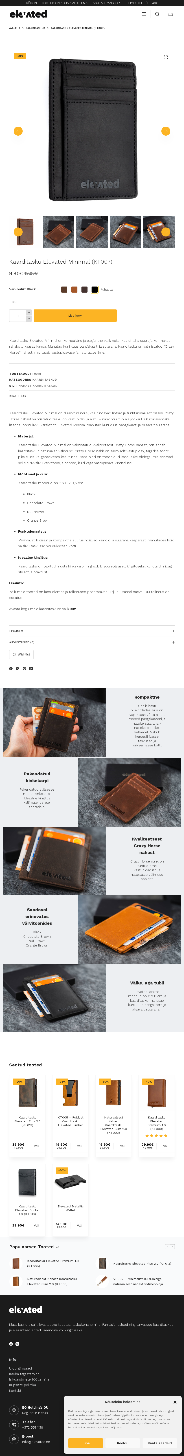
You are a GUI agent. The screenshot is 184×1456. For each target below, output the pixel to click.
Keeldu (122, 1443)
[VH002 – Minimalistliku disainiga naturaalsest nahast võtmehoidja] (102, 1281)
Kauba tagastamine (24, 1374)
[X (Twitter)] (17, 668)
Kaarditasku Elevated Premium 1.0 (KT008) (156, 1123)
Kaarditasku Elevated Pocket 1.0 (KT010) (27, 1210)
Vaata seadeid (160, 1443)
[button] (175, 1402)
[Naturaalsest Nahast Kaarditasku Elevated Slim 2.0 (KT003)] (113, 1093)
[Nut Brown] (64, 289)
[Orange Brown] (74, 289)
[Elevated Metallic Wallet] (70, 1182)
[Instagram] (17, 1344)
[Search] (157, 14)
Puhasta (107, 289)
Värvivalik (22, 289)
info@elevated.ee (36, 1442)
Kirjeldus (17, 396)
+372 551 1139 (32, 1427)
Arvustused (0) (21, 642)
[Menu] (144, 14)
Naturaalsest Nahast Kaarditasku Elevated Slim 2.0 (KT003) (113, 1125)
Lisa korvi (75, 315)
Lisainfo (16, 631)
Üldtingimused (20, 1368)
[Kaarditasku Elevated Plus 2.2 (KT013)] (27, 1093)
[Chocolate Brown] (84, 289)
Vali (36, 1146)
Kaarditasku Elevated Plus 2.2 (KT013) (27, 1121)
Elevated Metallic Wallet (70, 1208)
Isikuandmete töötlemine (29, 1379)
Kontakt (15, 1391)
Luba (86, 1443)
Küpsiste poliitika (22, 1385)
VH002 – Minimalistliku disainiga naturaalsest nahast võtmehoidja (138, 1281)
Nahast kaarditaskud (37, 385)
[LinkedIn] (31, 668)
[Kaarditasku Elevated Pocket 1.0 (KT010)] (27, 1182)
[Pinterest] (24, 668)
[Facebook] (11, 668)
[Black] (95, 289)
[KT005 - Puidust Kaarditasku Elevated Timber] (70, 1093)
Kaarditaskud (44, 379)
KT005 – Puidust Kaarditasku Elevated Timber (70, 1121)
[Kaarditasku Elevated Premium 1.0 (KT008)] (157, 1093)
